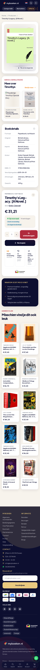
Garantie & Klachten (28, 533)
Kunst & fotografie (10, 622)
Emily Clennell (15, 206)
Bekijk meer (29, 87)
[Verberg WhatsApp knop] (32, 658)
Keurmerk (6, 529)
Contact (6, 535)
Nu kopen (21, 243)
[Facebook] (4, 609)
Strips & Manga (8, 618)
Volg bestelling (8, 545)
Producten (12, 15)
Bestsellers (21, 8)
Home (4, 15)
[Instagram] (10, 609)
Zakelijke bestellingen (28, 536)
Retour (23, 527)
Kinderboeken (8, 625)
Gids (4, 542)
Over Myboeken (8, 526)
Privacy (5, 539)
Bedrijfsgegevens (9, 523)
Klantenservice (8, 532)
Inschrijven (20, 585)
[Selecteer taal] (26, 3)
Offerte (31, 8)
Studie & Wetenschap (11, 629)
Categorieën (8, 8)
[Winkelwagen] (31, 3)
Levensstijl (7, 633)
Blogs (23, 540)
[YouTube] (20, 609)
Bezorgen (24, 520)
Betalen (24, 524)
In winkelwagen (29, 234)
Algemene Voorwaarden (16, 661)
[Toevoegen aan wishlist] (33, 195)
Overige (16, 633)
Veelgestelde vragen (28, 530)
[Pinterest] (15, 609)
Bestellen (24, 517)
